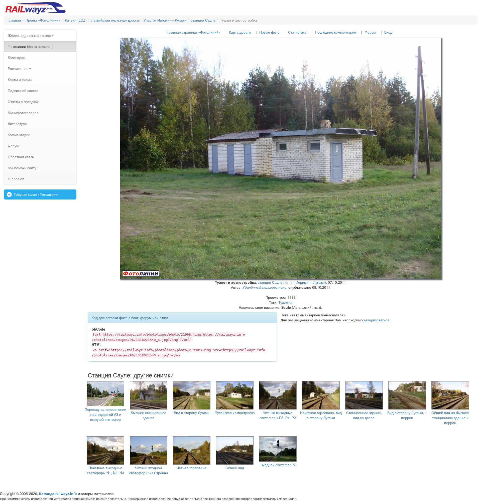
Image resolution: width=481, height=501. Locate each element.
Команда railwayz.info (58, 493)
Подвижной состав (23, 90)
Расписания (18, 68)
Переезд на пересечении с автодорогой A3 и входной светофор (105, 414)
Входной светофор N (278, 464)
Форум (13, 145)
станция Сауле (270, 282)
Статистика (297, 32)
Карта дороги (240, 32)
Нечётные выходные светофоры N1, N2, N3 (105, 470)
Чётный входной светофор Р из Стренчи (148, 470)
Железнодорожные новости (30, 35)
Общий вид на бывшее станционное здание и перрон (450, 417)
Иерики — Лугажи (310, 282)
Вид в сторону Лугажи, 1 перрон (407, 415)
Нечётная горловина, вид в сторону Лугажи (321, 415)
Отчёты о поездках (23, 101)
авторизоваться (376, 319)
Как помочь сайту (22, 167)
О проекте (16, 178)
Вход (388, 32)
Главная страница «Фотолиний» (193, 32)
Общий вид (234, 467)
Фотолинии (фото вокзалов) (31, 46)
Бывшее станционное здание (148, 415)
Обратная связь (21, 156)
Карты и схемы (20, 79)
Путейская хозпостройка (235, 412)
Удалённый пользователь (264, 287)
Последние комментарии (335, 32)
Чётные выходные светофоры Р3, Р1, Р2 (278, 415)
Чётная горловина (191, 467)
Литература (17, 123)
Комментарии (19, 134)
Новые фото (269, 32)
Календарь (17, 57)
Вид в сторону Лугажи (191, 412)
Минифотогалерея (23, 112)
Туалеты (285, 302)
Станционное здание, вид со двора (364, 415)
